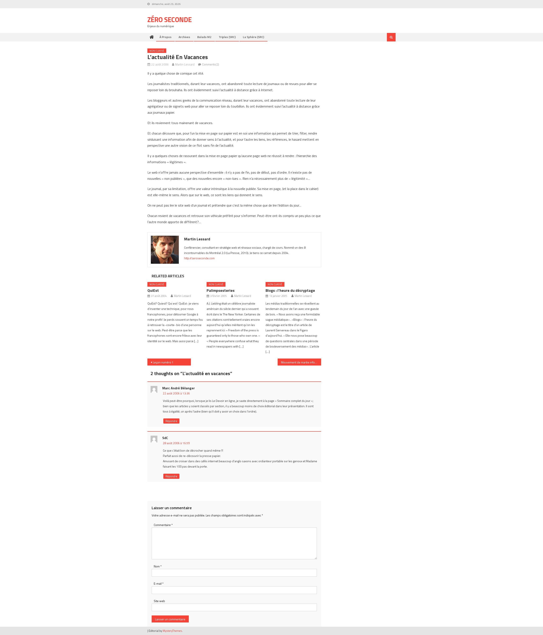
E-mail (159, 583)
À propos (165, 37)
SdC (165, 437)
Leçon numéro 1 (163, 362)
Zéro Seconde (169, 19)
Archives (184, 37)
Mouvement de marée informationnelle (301, 362)
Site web (159, 601)
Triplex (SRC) (227, 37)
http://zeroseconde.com (199, 258)
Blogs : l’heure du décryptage (290, 290)
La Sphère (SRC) (253, 37)
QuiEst (153, 290)
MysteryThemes (172, 631)
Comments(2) (210, 64)
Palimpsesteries (221, 290)
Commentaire (163, 525)
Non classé (157, 51)
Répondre (171, 421)
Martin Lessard (185, 64)
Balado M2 (204, 37)
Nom (158, 566)
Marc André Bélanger (178, 388)
